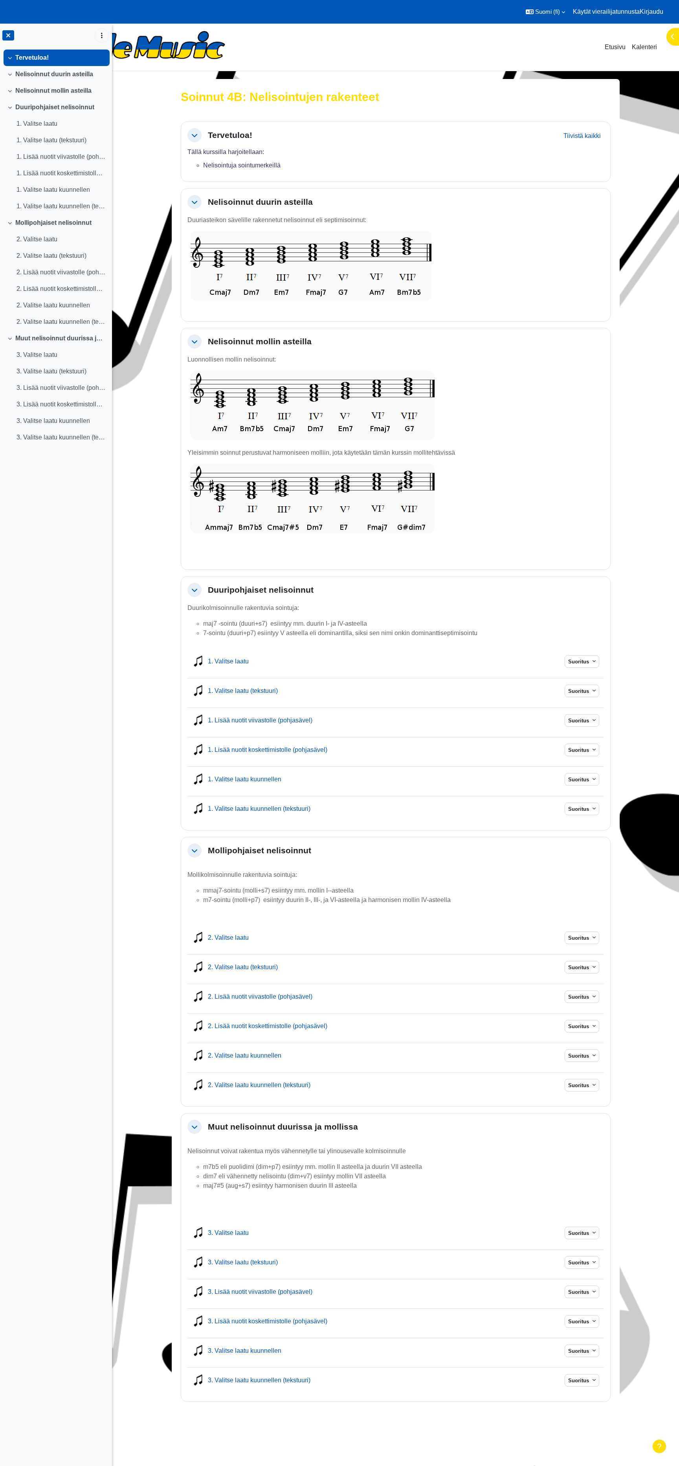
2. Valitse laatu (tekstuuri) (51, 255)
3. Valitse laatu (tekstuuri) (51, 371)
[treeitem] (55, 58)
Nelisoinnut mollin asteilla (53, 90)
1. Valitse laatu (37, 123)
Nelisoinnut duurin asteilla (54, 74)
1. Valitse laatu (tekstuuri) (51, 140)
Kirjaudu (651, 11)
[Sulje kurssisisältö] (8, 35)
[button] (545, 12)
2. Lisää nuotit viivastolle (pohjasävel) (61, 272)
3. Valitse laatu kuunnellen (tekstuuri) (61, 437)
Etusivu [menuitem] (615, 47)
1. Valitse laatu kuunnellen (53, 189)
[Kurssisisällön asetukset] (102, 35)
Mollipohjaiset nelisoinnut (53, 222)
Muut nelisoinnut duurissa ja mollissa (60, 338)
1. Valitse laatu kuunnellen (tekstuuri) (61, 206)
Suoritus (579, 662)
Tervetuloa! (32, 57)
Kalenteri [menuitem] (644, 47)
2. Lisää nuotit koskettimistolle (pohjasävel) (61, 288)
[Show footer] (659, 1446)
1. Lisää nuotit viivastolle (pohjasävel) (61, 156)
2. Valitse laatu (37, 239)
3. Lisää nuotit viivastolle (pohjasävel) (61, 387)
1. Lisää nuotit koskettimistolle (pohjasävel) (61, 173)
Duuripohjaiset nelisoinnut (54, 107)
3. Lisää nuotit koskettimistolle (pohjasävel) (61, 404)
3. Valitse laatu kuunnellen (53, 420)
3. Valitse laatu (37, 354)
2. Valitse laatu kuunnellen (53, 305)
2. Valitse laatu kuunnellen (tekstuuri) (61, 321)
